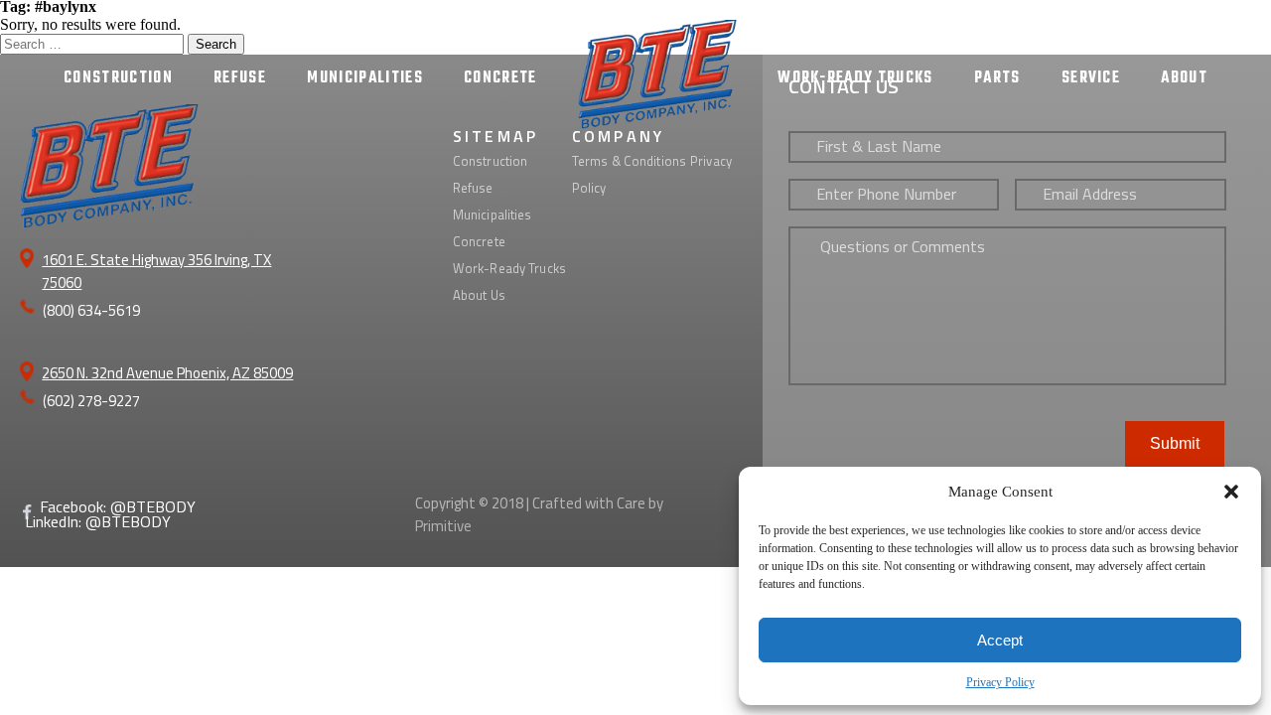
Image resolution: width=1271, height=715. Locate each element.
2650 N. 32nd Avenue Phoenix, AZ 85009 (167, 372)
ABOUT (1184, 78)
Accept (1000, 640)
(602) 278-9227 (91, 400)
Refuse (473, 188)
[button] (1231, 491)
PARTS (997, 78)
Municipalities (492, 214)
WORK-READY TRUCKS (855, 78)
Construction (490, 161)
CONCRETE (500, 78)
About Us (479, 295)
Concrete (479, 241)
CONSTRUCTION (118, 78)
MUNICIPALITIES (365, 78)
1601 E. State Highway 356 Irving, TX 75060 (156, 271)
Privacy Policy (1000, 682)
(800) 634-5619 (91, 310)
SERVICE (1090, 78)
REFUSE (239, 78)
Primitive (443, 525)
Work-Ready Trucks (509, 268)
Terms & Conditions (629, 161)
